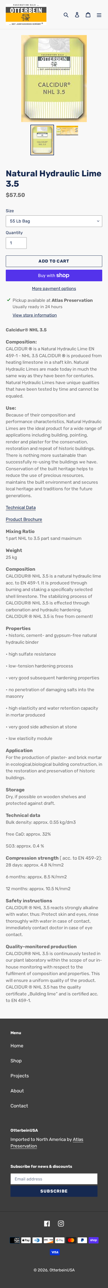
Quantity (14, 232)
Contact (19, 1106)
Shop (16, 1061)
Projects (19, 1076)
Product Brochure (24, 519)
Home (16, 1046)
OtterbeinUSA (62, 1270)
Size (10, 210)
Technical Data (21, 507)
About (17, 1091)
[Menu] (99, 14)
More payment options (54, 288)
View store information (35, 315)
